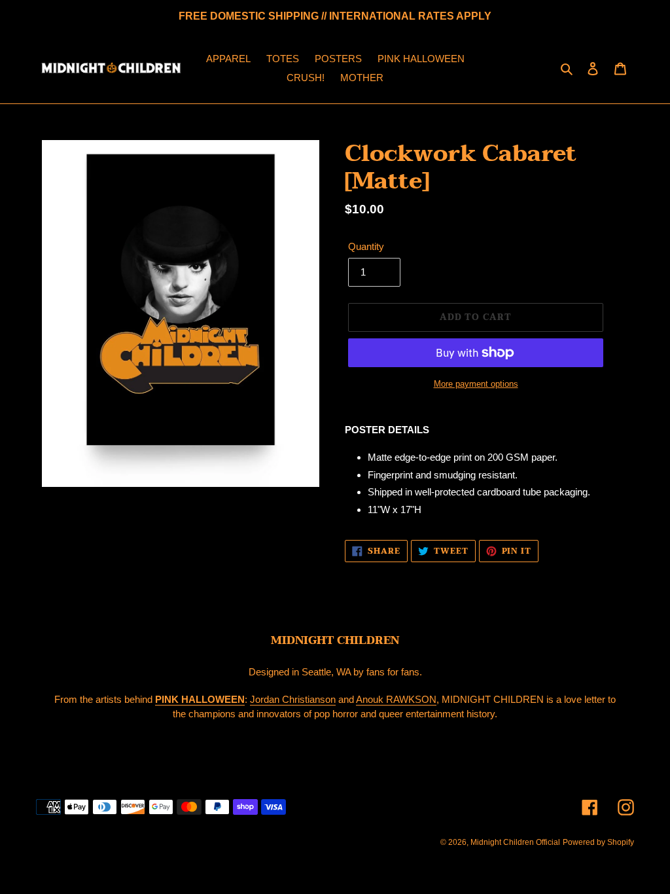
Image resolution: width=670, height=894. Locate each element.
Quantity (366, 246)
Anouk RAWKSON (396, 699)
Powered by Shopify (598, 842)
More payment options (476, 384)
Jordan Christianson (293, 699)
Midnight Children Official (515, 842)
